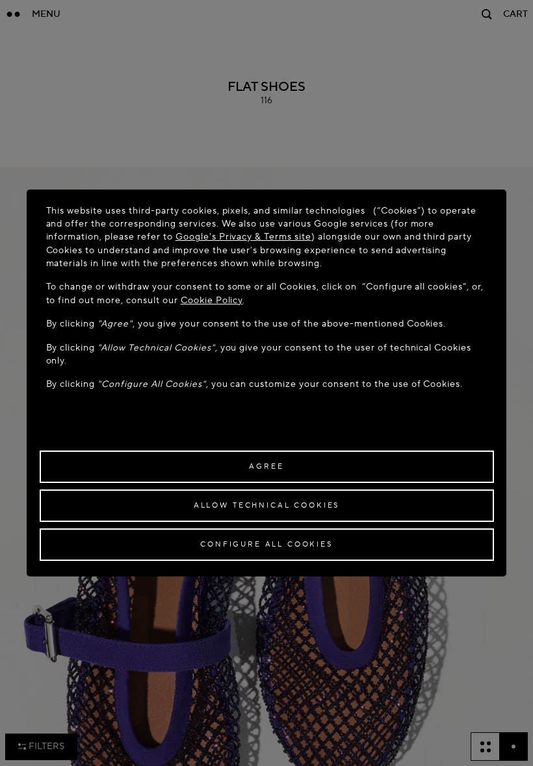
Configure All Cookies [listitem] (266, 544)
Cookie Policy (212, 300)
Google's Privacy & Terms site (243, 236)
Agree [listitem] (266, 466)
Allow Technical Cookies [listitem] (266, 505)
